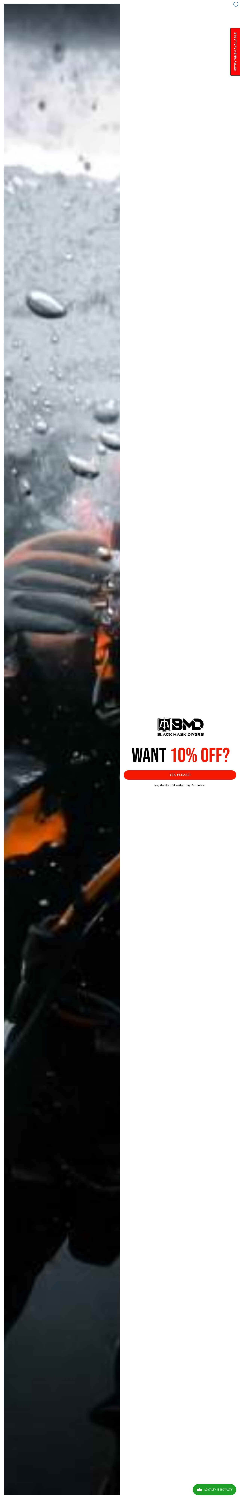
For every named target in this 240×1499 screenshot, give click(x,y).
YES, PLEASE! (180, 774)
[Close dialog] (236, 4)
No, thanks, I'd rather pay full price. (180, 785)
